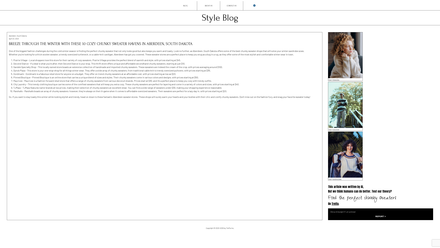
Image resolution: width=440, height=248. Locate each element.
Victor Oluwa (336, 129)
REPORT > (380, 216)
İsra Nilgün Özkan (337, 179)
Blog (185, 6)
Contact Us (231, 6)
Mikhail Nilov (336, 79)
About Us (208, 6)
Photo (330, 79)
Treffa (335, 204)
